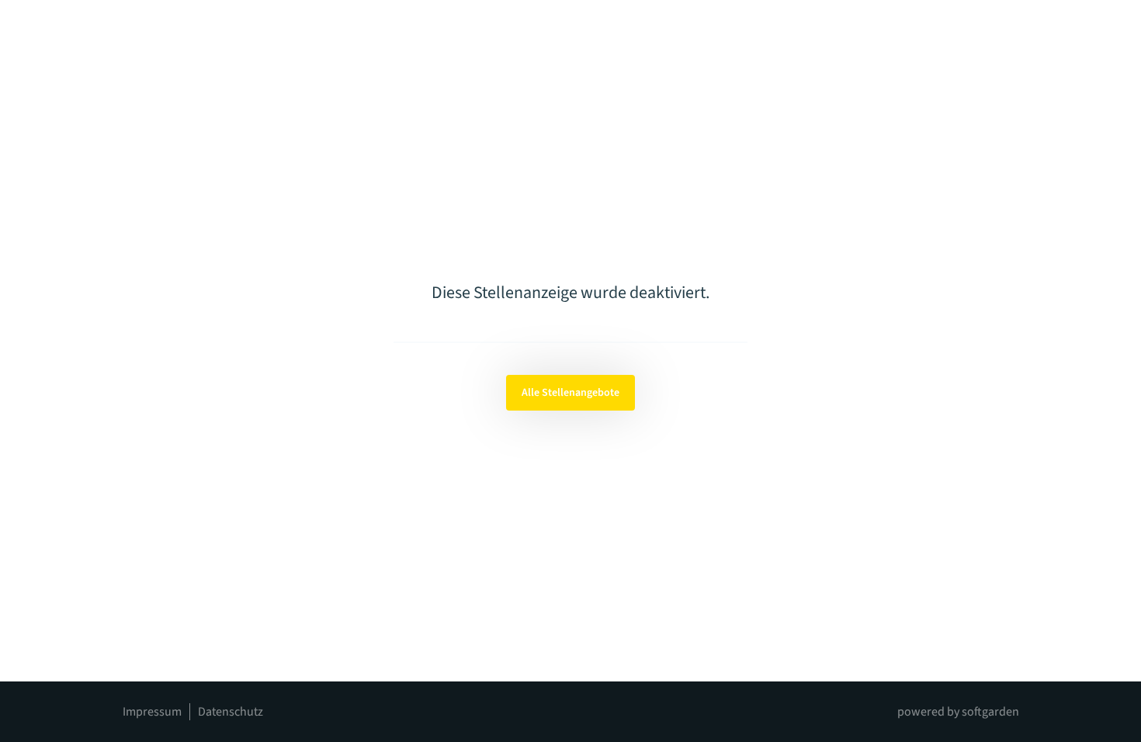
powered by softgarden (958, 711)
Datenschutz (230, 711)
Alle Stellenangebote (570, 392)
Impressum (152, 711)
